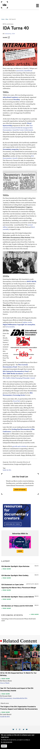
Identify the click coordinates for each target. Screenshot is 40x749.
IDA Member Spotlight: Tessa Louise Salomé (17, 597)
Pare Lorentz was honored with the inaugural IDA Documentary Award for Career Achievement (18, 128)
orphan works (27, 322)
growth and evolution (19, 446)
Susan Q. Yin (10, 33)
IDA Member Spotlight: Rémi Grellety (14, 575)
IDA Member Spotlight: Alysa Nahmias (15, 566)
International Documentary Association (4, 4)
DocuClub (16, 401)
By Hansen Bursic (6, 681)
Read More (7, 569)
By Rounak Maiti (5, 696)
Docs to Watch (4, 683)
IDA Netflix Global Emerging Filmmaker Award (19, 378)
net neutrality (10, 327)
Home (2, 19)
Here (20, 551)
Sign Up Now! (20, 489)
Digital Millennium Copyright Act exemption (19, 324)
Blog (7, 19)
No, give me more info (6, 742)
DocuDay (16, 99)
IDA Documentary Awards (9, 698)
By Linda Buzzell (5, 714)
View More (35, 614)
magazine (11, 149)
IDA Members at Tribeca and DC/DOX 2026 (17, 606)
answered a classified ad (24, 70)
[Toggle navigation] (37, 4)
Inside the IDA (7, 470)
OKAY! (4, 746)
